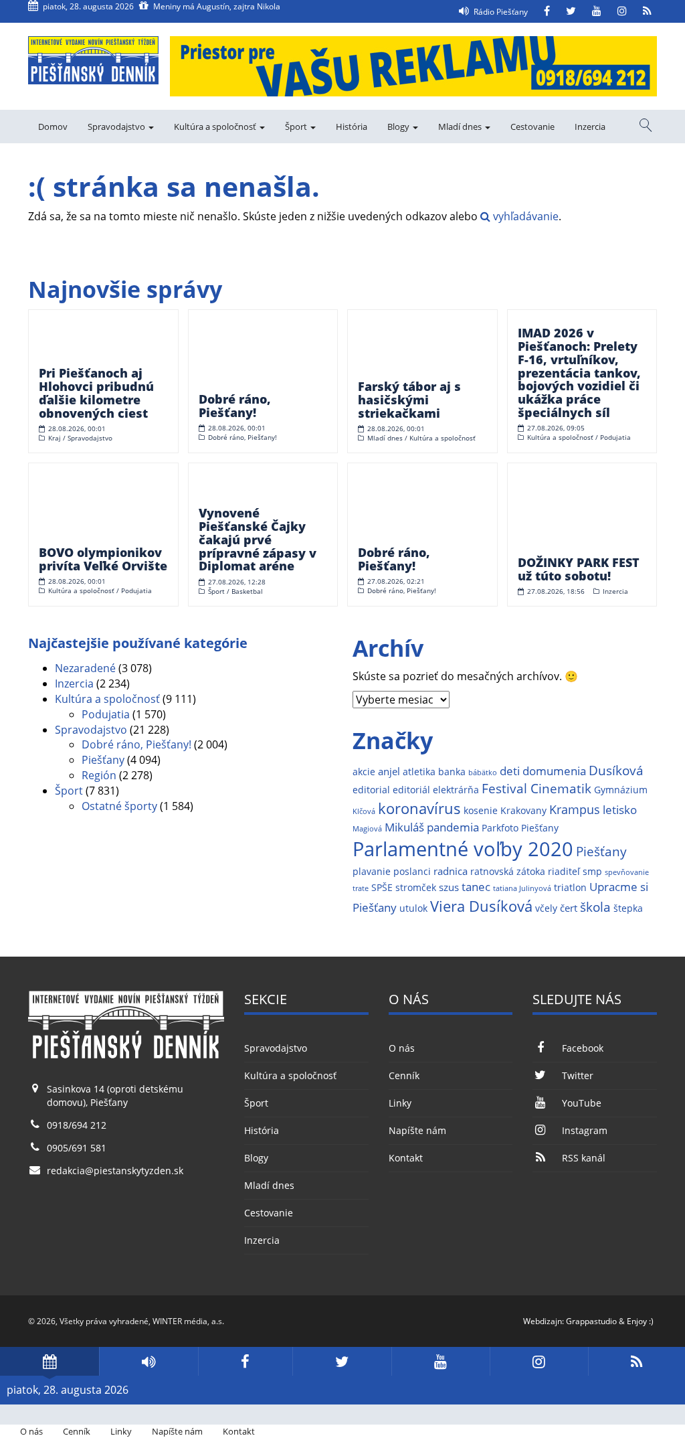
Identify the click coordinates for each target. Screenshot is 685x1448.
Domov (53, 126)
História (351, 126)
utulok (413, 908)
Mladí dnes (461, 126)
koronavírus (419, 808)
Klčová (364, 811)
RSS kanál (583, 1157)
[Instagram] (622, 11)
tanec (476, 886)
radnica (450, 871)
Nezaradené (85, 668)
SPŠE (382, 888)
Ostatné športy (119, 806)
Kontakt (406, 1157)
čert (568, 908)
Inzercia (590, 126)
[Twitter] (571, 11)
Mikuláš (404, 827)
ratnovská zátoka (507, 872)
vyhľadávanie (524, 216)
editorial (371, 790)
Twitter (577, 1075)
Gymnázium (621, 790)
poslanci (412, 872)
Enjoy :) (640, 1321)
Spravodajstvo (117, 126)
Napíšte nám (417, 1130)
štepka (628, 908)
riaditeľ (564, 872)
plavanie (372, 872)
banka (452, 772)
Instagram (584, 1130)
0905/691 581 (76, 1147)
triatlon (570, 888)
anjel (389, 772)
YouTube (581, 1103)
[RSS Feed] (647, 11)
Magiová (367, 828)
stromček (415, 888)
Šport (297, 126)
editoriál (411, 790)
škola (595, 907)
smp (592, 872)
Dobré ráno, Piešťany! (136, 744)
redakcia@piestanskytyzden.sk (115, 1170)
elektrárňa (456, 790)
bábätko (482, 772)
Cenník (404, 1075)
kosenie (481, 811)
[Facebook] (547, 11)
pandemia (453, 827)
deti (510, 771)
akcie (364, 772)
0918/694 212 (76, 1125)
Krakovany (523, 811)
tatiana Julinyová (522, 888)
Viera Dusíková (481, 906)
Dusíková (616, 770)
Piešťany (103, 759)
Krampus (574, 809)
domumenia (554, 771)
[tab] (49, 1361)
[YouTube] (597, 11)
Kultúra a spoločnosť (216, 126)
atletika (419, 772)
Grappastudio (591, 1321)
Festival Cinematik (536, 788)
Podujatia (106, 714)
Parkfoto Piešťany (520, 828)
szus (449, 887)
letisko (620, 809)
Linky (400, 1103)
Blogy (399, 126)
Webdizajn (542, 1321)
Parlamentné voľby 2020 (463, 848)
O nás (402, 1048)
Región (99, 775)
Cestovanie (532, 126)
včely (546, 908)
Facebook (582, 1048)
